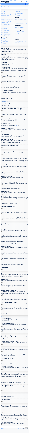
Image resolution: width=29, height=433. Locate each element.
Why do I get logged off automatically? (5, 15)
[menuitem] (25, 4)
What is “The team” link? (17, 15)
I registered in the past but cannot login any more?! (6, 14)
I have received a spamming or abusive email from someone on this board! (20, 20)
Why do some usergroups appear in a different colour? (21, 14)
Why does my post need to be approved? (5, 35)
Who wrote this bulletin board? (18, 40)
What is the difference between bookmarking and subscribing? (20, 32)
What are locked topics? (4, 43)
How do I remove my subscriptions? (19, 34)
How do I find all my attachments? (18, 37)
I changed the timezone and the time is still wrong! (6, 21)
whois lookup (20, 416)
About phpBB (22, 407)
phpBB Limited (19, 406)
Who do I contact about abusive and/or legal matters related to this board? (20, 42)
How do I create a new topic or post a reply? (6, 27)
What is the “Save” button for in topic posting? (6, 34)
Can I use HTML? (3, 39)
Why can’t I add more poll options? (5, 30)
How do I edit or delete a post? (4, 28)
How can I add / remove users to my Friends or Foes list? (21, 23)
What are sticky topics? (3, 42)
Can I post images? (3, 40)
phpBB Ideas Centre (4, 411)
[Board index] (5, 1)
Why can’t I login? (3, 13)
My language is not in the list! (4, 22)
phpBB (16, 125)
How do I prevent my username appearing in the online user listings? (7, 20)
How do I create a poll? (3, 29)
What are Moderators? (17, 11)
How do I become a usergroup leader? (19, 13)
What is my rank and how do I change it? (5, 24)
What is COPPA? (3, 11)
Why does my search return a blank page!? (19, 27)
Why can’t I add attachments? (4, 32)
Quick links (1, 4)
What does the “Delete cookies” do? (5, 16)
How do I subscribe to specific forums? (19, 33)
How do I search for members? (18, 28)
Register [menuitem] (28, 4)
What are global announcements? (5, 41)
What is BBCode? (3, 38)
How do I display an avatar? (4, 23)
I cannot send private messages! (18, 18)
